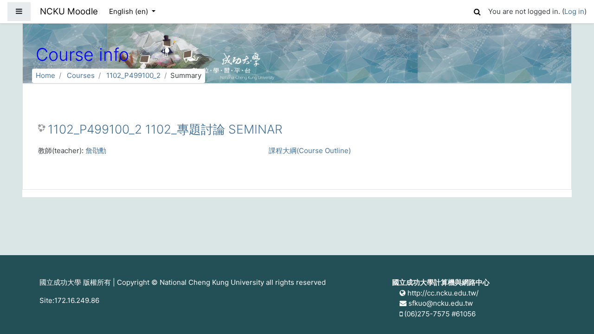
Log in (574, 11)
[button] (477, 10)
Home (45, 75)
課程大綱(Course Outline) (310, 150)
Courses (81, 75)
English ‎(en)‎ (129, 11)
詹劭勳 (95, 150)
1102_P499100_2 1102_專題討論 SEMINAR (165, 129)
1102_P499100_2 (133, 75)
